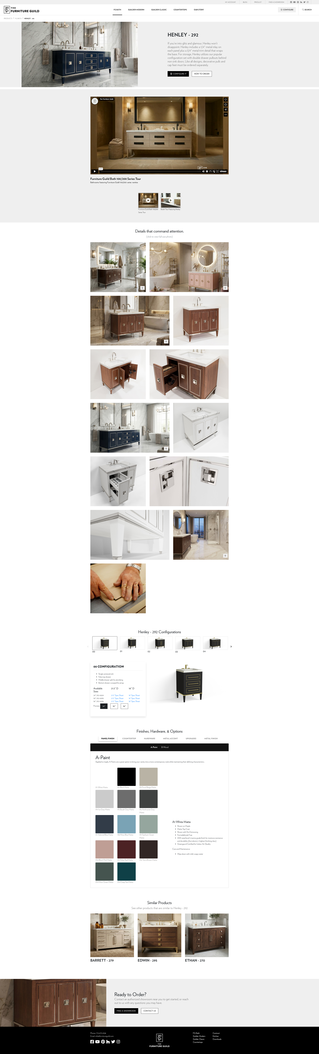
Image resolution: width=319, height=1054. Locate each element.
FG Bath (117, 10)
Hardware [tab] (149, 738)
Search (308, 10)
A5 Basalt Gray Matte (125, 809)
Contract (216, 1033)
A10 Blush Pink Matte (103, 860)
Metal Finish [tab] (211, 738)
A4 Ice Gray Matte (102, 809)
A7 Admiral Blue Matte (104, 835)
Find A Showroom (276, 2)
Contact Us (149, 1011)
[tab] (104, 645)
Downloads (217, 1039)
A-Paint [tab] (154, 747)
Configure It (179, 74)
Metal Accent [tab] (170, 738)
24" (104, 706)
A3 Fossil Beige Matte (147, 787)
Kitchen (216, 1036)
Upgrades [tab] (191, 738)
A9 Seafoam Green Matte (146, 836)
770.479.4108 (101, 1033)
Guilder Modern (136, 10)
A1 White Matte (101, 787)
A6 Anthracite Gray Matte (147, 811)
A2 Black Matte (123, 787)
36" (124, 706)
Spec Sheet (117, 695)
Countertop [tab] (129, 738)
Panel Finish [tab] (107, 738)
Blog (245, 2)
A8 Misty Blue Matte (125, 835)
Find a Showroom (126, 1011)
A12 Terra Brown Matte (148, 860)
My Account (230, 2)
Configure (288, 10)
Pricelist (258, 2)
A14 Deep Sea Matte (125, 882)
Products (8, 18)
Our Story (199, 10)
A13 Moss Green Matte (104, 882)
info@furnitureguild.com (104, 1036)
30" (114, 706)
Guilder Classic (159, 10)
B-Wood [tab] (164, 747)
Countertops (180, 10)
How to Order (201, 74)
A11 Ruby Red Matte (125, 860)
